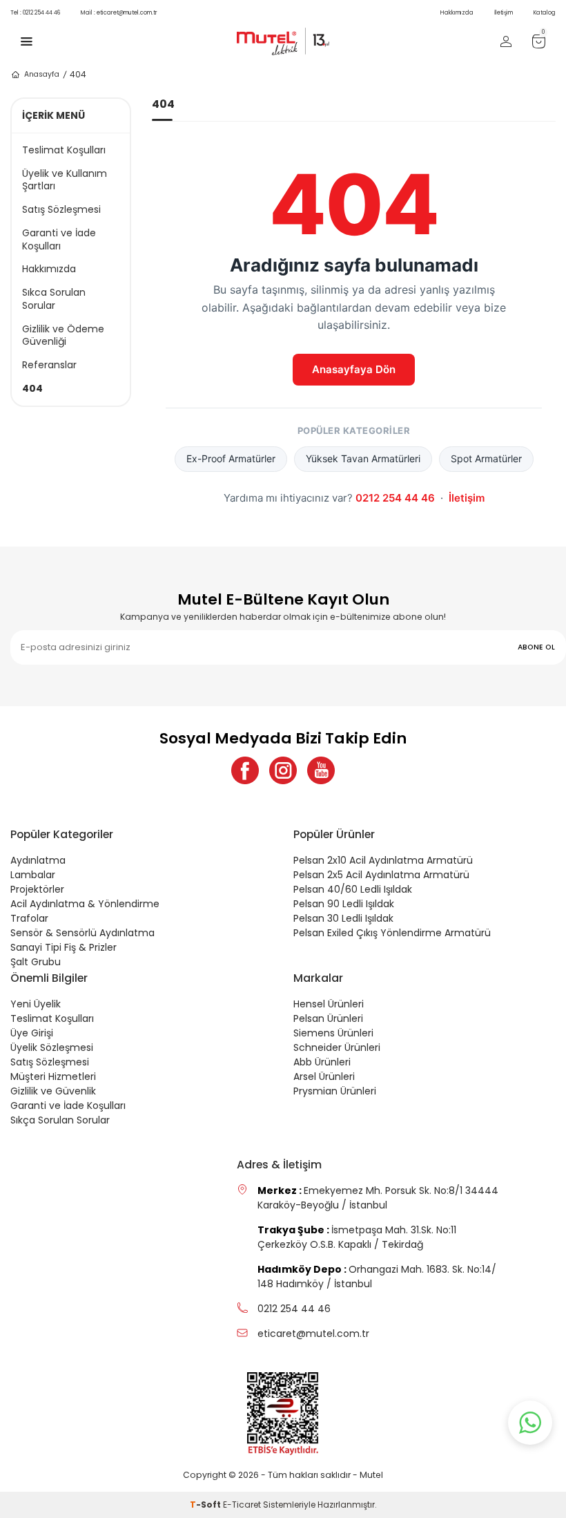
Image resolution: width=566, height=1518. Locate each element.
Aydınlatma (38, 860)
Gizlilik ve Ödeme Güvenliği (63, 336)
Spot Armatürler (486, 458)
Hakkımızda (457, 12)
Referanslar (49, 365)
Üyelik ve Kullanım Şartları (64, 180)
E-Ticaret (242, 1504)
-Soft (206, 1504)
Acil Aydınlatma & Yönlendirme (84, 904)
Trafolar (29, 918)
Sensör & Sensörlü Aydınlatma (82, 933)
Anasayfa (41, 74)
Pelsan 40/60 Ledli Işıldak (352, 889)
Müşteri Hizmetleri (53, 1076)
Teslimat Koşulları (64, 150)
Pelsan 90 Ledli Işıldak (343, 904)
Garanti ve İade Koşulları (59, 240)
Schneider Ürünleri (336, 1047)
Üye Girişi (31, 1033)
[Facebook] (245, 770)
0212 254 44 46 (35, 12)
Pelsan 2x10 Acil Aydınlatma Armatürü (383, 860)
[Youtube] (321, 770)
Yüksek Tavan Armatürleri (363, 458)
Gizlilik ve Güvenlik (53, 1091)
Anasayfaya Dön (354, 369)
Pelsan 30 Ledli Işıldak (343, 918)
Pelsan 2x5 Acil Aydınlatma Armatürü (381, 875)
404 (32, 388)
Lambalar (32, 875)
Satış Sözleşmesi (61, 209)
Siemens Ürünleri (333, 1033)
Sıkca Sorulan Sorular (54, 299)
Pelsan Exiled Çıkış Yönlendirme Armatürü (392, 933)
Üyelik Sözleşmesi (51, 1047)
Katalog (545, 12)
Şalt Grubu (35, 962)
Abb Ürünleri (322, 1062)
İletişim (503, 12)
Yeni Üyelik (35, 1004)
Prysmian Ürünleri (334, 1091)
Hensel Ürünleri (328, 1004)
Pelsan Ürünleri (328, 1018)
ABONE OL (536, 647)
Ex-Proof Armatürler (230, 458)
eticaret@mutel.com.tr (119, 12)
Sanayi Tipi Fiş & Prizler (63, 947)
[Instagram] (283, 770)
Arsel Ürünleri (324, 1076)
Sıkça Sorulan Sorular (60, 1120)
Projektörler (37, 889)
